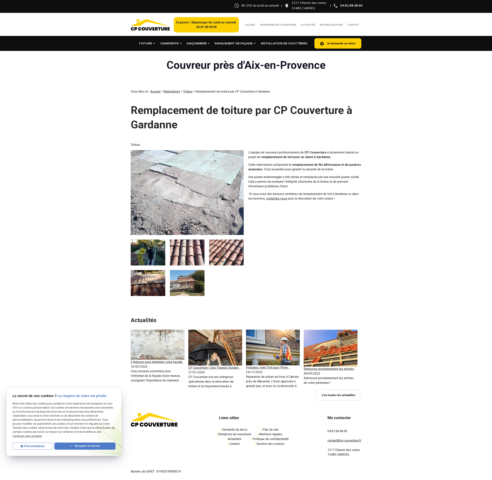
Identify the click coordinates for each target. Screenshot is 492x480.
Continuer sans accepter (27, 436)
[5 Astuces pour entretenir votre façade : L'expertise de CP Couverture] (157, 345)
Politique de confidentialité (271, 439)
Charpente (169, 43)
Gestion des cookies (270, 444)
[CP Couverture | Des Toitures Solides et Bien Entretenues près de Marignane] (215, 348)
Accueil (250, 24)
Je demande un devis (341, 43)
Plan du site (270, 429)
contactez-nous (276, 198)
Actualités (308, 24)
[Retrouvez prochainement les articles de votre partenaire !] (330, 348)
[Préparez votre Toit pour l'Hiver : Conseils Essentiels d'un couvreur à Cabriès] (273, 348)
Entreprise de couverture (278, 24)
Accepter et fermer (87, 446)
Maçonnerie (197, 43)
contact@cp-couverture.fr (344, 440)
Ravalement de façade (234, 43)
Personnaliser (34, 446)
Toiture (145, 43)
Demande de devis (234, 429)
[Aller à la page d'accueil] (150, 25)
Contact (353, 24)
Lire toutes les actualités (338, 395)
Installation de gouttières (284, 43)
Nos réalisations (331, 24)
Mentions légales (270, 434)
